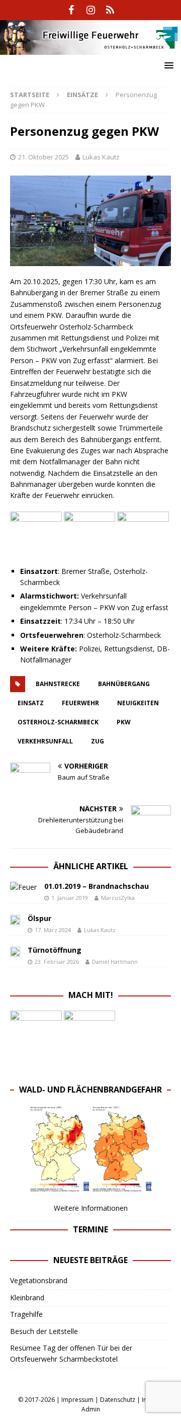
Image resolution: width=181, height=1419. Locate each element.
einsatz (31, 703)
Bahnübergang (124, 684)
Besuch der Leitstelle (44, 1331)
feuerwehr (80, 703)
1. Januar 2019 (69, 897)
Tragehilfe (26, 1314)
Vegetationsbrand (38, 1280)
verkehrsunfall (45, 741)
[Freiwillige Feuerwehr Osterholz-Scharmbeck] (90, 48)
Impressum (77, 1399)
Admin (90, 1409)
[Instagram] (91, 10)
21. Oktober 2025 (43, 156)
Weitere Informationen (91, 1208)
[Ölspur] (15, 919)
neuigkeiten (138, 703)
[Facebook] (71, 10)
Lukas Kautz (101, 156)
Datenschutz (117, 1399)
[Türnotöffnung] (15, 951)
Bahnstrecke (58, 684)
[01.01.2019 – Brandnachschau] (23, 887)
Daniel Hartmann (115, 961)
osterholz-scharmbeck (58, 722)
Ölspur (39, 918)
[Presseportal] (110, 10)
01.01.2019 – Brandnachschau (96, 886)
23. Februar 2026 (57, 961)
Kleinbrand (27, 1297)
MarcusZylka (118, 897)
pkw (124, 722)
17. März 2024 (53, 930)
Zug (97, 741)
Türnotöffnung (54, 950)
